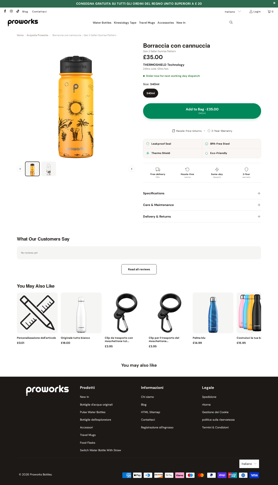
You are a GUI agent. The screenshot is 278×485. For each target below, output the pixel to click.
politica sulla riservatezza (218, 419)
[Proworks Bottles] (23, 22)
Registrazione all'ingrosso (157, 427)
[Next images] (131, 169)
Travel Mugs (88, 435)
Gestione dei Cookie (215, 412)
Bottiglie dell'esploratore (95, 419)
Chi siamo (147, 397)
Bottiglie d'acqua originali (96, 404)
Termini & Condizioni (215, 427)
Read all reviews (139, 269)
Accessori (86, 427)
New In (84, 397)
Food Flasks (87, 442)
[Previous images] (20, 169)
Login (257, 11)
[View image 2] (48, 169)
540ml (151, 93)
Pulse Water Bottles (92, 412)
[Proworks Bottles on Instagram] (11, 11)
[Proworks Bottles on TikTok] (17, 11)
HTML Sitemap (150, 412)
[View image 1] (32, 169)
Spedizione (209, 397)
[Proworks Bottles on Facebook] (5, 11)
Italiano (230, 11)
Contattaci (39, 11)
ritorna (206, 404)
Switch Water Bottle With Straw (100, 450)
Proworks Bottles (41, 474)
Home (20, 35)
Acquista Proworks (37, 35)
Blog (25, 11)
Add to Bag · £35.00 (202, 111)
